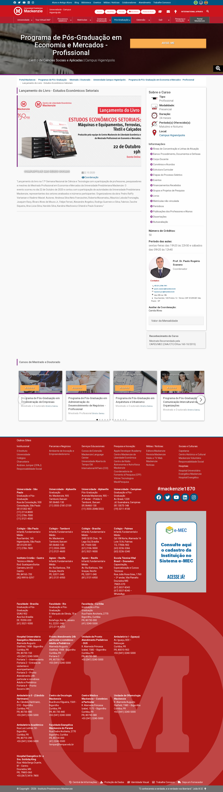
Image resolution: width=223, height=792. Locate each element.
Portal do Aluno (148, 12)
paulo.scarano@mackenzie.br (165, 289)
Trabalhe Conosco (165, 782)
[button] (97, 419)
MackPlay (110, 12)
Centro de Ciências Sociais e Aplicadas (56, 60)
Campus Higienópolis (172, 135)
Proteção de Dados (114, 782)
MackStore (134, 12)
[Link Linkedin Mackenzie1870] (29, 2)
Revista (121, 12)
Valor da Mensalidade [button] (164, 320)
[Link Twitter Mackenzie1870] (19, 2)
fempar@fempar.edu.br (61, 744)
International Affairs (192, 12)
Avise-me (168, 43)
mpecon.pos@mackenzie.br (164, 292)
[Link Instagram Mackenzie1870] (33, 2)
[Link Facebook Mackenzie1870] (15, 2)
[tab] (176, 321)
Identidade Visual (140, 782)
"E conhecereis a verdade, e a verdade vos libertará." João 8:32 (171, 788)
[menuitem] (62, 2)
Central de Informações (85, 782)
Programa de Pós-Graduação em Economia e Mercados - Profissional (71, 45)
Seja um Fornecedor (192, 782)
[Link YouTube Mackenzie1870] (24, 2)
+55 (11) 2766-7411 (160, 286)
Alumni (99, 12)
